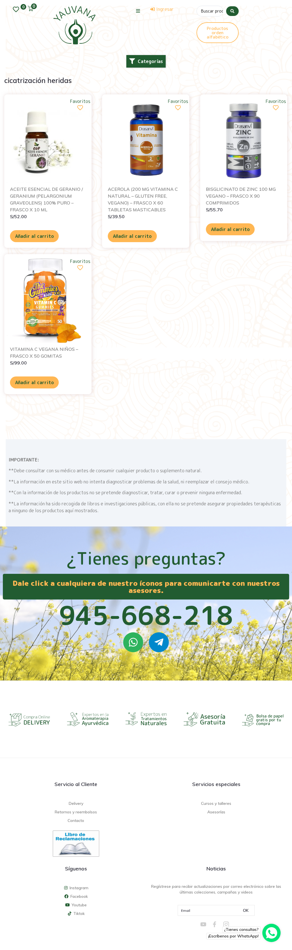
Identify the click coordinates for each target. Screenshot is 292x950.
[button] (138, 11)
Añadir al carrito (34, 236)
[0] (17, 9)
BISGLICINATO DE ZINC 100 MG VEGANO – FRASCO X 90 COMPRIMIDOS (241, 196)
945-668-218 (146, 615)
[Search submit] (232, 11)
